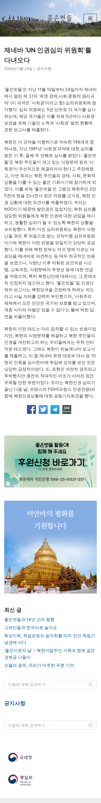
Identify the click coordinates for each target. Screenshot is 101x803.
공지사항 (44, 69)
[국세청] (50, 757)
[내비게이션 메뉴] (90, 18)
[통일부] (50, 780)
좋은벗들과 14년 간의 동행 (29, 619)
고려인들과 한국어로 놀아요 (30, 627)
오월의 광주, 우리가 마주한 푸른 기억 (39, 665)
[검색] (90, 684)
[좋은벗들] (54, 18)
